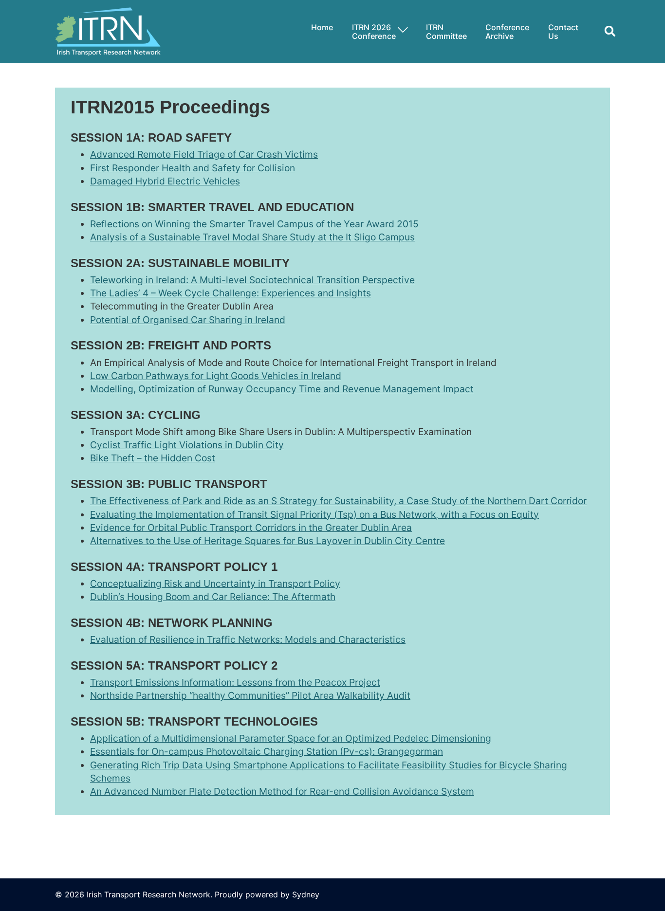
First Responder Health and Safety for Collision (192, 168)
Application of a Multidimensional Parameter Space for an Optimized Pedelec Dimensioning (290, 738)
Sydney (305, 894)
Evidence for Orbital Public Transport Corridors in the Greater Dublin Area (251, 527)
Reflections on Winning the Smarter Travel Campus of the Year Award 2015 (254, 224)
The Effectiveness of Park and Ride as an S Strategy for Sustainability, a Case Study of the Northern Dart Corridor (338, 501)
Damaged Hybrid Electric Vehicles (165, 181)
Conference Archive (507, 32)
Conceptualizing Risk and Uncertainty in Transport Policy (215, 583)
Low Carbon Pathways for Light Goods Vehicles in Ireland (215, 376)
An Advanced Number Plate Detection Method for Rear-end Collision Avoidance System (282, 791)
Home (322, 27)
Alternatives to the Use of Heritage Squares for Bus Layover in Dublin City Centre (267, 541)
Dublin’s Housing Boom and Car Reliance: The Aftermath (212, 596)
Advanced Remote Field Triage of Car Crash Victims (204, 154)
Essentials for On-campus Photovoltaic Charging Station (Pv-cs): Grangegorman (266, 751)
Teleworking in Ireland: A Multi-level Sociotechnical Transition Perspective (252, 280)
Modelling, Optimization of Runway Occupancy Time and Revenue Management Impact (282, 389)
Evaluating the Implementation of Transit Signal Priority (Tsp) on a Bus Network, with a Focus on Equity (314, 514)
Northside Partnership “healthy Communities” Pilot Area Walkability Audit (250, 695)
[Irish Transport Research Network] (108, 31)
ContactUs (563, 32)
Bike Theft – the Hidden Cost (152, 458)
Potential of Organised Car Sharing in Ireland (187, 320)
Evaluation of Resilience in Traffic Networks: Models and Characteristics (248, 639)
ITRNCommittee (446, 32)
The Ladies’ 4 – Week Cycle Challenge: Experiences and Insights (230, 293)
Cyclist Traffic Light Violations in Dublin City (187, 445)
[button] (606, 32)
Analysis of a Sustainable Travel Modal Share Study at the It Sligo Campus (252, 237)
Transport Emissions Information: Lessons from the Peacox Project (235, 682)
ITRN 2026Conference (374, 32)
